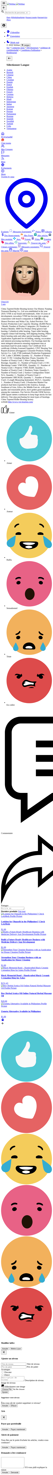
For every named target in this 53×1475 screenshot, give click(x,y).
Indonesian (11, 102)
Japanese (10, 106)
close (25, 251)
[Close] (4, 1352)
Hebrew (10, 97)
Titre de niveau (33, 1364)
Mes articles (42, 235)
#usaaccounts (31, 17)
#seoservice (42, 17)
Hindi (9, 99)
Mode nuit (14, 42)
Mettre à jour (16, 1349)
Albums (48, 232)
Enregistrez (15, 36)
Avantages (5, 1369)
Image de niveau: (8, 1383)
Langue (26, 45)
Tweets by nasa (7, 177)
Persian (10, 111)
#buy (9, 20)
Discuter (8, 1372)
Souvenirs (22, 243)
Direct (7, 1375)
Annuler (5, 1349)
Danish (10, 82)
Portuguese (11, 114)
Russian (10, 116)
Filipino (10, 89)
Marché (16, 251)
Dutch (9, 84)
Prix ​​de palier (32, 1367)
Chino (9, 77)
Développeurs (32, 48)
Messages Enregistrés (22, 232)
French (10, 92)
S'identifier (15, 32)
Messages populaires (30, 247)
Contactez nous (18, 48)
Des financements (12, 235)
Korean (10, 109)
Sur (8, 48)
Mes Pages (28, 235)
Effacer (14, 1406)
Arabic (9, 70)
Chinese (10, 75)
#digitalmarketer (18, 17)
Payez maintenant (18, 1429)
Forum (27, 239)
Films (37, 239)
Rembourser (12, 52)
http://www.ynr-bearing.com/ (20, 402)
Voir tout (21, 911)
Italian (9, 104)
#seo (8, 17)
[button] (26, 12)
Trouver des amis (38, 243)
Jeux (18, 239)
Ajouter (5, 1392)
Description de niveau (34, 1380)
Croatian (10, 80)
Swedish (10, 121)
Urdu (9, 126)
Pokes (38, 232)
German (10, 94)
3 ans (3, 304)
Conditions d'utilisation (30, 50)
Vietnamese (11, 128)
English (10, 87)
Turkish (10, 123)
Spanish (10, 119)
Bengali (10, 72)
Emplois (47, 239)
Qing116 (5, 302)
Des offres (9, 243)
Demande (14, 1472)
